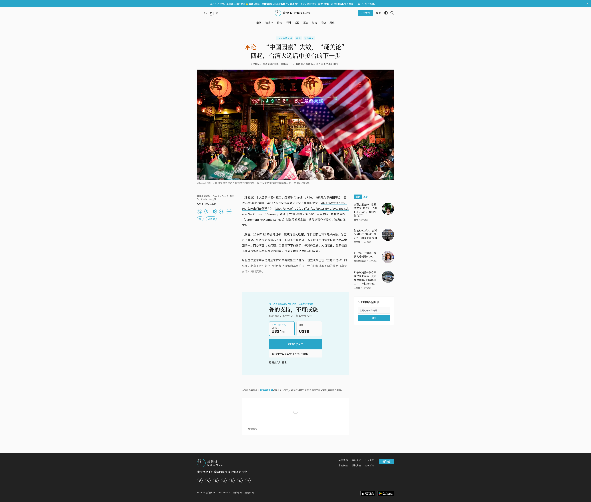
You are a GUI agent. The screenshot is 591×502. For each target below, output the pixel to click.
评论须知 (252, 428)
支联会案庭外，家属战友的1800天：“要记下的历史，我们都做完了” (365, 210)
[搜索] (391, 13)
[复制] (199, 211)
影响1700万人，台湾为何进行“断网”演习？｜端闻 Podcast (365, 234)
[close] (587, 3)
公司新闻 (369, 465)
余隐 (356, 219)
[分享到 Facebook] (214, 211)
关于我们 (343, 460)
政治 (298, 38)
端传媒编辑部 (266, 390)
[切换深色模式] (385, 13)
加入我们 (369, 460)
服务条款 (249, 492)
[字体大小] (205, 13)
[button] (267, 22)
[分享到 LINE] (229, 211)
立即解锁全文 (295, 344)
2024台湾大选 (284, 38)
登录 (284, 362)
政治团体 (309, 38)
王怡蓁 (357, 287)
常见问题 (343, 465)
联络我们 (356, 460)
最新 (358, 196)
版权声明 (356, 465)
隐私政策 (237, 492)
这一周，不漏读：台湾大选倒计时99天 (365, 254)
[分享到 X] (206, 211)
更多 (365, 196)
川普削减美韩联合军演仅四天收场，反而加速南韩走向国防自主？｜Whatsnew (365, 278)
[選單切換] (272, 22)
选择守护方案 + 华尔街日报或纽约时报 (289, 353)
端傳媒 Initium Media (217, 492)
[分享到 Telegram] (221, 211)
